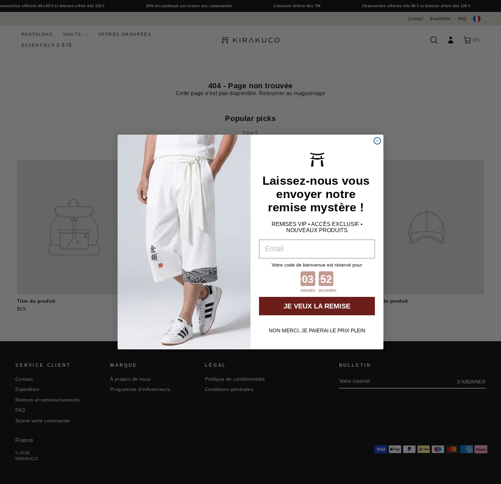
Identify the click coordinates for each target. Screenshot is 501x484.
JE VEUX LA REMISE (317, 306)
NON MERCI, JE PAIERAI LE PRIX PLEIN (317, 330)
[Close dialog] (377, 140)
